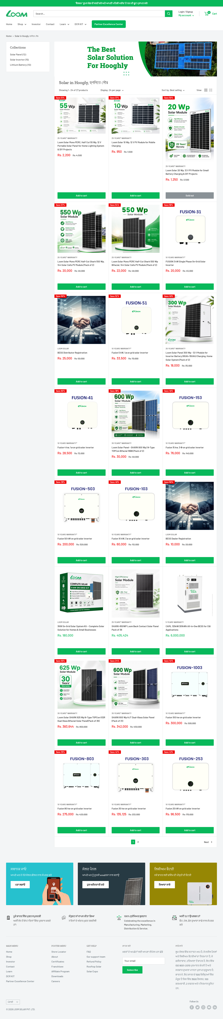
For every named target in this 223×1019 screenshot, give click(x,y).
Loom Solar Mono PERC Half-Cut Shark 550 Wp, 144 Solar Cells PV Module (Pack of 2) (80, 263)
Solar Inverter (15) (19, 59)
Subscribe (132, 969)
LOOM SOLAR (63, 348)
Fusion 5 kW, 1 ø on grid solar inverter (130, 352)
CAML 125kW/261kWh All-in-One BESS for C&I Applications (188, 628)
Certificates (57, 961)
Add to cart (81, 195)
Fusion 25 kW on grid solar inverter (183, 808)
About (54, 956)
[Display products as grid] (205, 90)
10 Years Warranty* (175, 257)
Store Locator (58, 951)
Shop (20, 24)
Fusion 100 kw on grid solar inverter (183, 717)
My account (185, 15)
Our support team (96, 956)
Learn (63, 24)
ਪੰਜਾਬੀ (10, 1002)
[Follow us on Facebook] (192, 1007)
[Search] (168, 13)
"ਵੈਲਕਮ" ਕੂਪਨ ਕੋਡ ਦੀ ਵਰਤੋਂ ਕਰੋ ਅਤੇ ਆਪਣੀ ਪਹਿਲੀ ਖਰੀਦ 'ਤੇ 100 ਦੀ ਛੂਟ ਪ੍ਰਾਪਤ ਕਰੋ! (111, 3)
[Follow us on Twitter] (197, 1007)
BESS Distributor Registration (72, 352)
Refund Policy (94, 961)
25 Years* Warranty (67, 138)
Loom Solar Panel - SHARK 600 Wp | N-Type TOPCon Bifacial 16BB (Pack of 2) (133, 449)
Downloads (57, 976)
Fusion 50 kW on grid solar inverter (74, 538)
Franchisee (57, 966)
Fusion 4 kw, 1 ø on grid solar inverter (75, 447)
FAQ (89, 951)
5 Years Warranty (175, 622)
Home (9, 24)
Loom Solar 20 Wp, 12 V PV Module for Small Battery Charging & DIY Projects (187, 172)
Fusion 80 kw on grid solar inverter (74, 808)
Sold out (190, 195)
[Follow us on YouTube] (209, 1007)
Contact (50, 24)
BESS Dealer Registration (178, 538)
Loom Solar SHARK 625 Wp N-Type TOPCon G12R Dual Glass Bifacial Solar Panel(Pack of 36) (81, 719)
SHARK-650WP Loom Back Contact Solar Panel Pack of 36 (135, 628)
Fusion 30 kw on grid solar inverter (129, 808)
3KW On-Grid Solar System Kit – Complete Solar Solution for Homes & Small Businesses (80, 628)
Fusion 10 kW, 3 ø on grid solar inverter (131, 538)
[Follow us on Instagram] (203, 1007)
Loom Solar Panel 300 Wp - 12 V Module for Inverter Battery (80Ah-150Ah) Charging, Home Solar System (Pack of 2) (189, 356)
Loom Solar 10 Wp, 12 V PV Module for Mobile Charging (133, 144)
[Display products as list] (210, 90)
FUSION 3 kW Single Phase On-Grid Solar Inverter (186, 263)
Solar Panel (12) (18, 54)
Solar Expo (92, 971)
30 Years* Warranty (122, 443)
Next (206, 842)
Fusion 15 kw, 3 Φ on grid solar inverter (185, 447)
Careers (55, 981)
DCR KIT (79, 24)
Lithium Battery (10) (20, 64)
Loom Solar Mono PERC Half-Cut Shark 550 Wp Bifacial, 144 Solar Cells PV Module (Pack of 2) (135, 263)
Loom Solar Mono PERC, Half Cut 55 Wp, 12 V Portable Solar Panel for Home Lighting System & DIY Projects (80, 146)
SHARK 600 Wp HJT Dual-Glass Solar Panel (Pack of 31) (133, 719)
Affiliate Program (60, 971)
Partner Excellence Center (109, 24)
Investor (36, 24)
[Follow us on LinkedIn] (215, 1007)
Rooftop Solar (94, 966)
